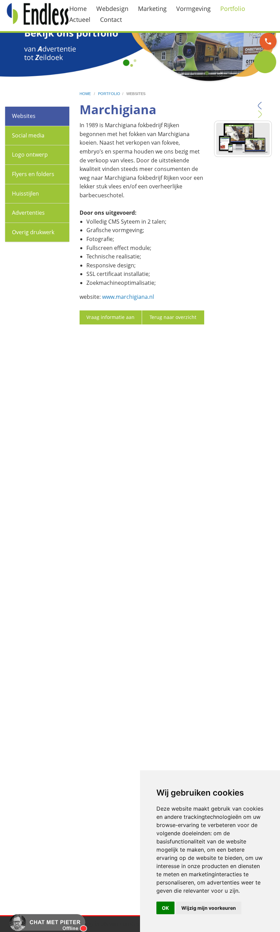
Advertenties (28, 212)
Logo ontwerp (30, 154)
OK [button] (165, 908)
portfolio (109, 94)
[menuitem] (82, 8)
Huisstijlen (25, 193)
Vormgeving (193, 8)
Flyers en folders (33, 174)
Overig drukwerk (33, 232)
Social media (28, 135)
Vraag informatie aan (110, 317)
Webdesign (112, 8)
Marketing (152, 8)
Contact (111, 19)
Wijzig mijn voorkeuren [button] (208, 908)
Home (78, 8)
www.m (111, 297)
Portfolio (232, 8)
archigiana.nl (137, 297)
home (86, 94)
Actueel (79, 19)
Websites (24, 116)
